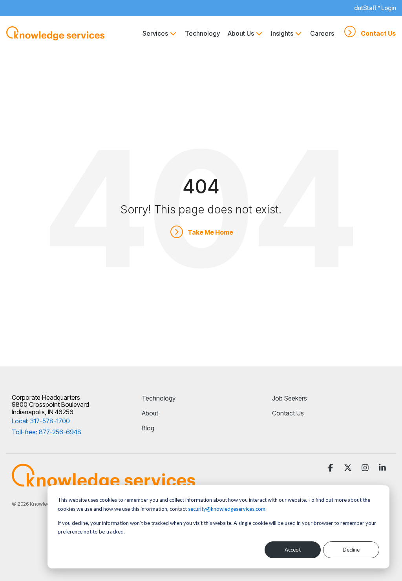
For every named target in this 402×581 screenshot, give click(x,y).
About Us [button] (241, 33)
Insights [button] (282, 33)
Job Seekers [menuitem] (289, 398)
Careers (322, 33)
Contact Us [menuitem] (288, 413)
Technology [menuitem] (158, 398)
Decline (351, 549)
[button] (331, 468)
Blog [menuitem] (148, 428)
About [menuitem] (150, 413)
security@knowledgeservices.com (226, 509)
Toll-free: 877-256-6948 (46, 432)
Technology (202, 33)
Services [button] (155, 33)
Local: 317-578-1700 (41, 421)
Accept (293, 549)
